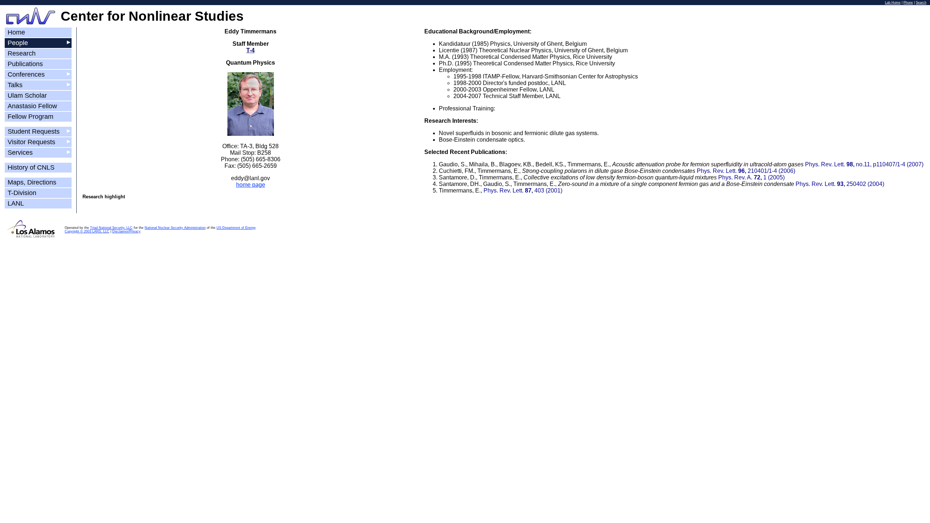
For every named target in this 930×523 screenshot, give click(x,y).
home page (250, 185)
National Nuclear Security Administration (175, 228)
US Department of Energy (236, 228)
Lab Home (893, 2)
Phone (908, 2)
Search (921, 2)
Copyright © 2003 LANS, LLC (87, 231)
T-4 (250, 50)
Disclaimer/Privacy (126, 231)
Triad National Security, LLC (111, 228)
